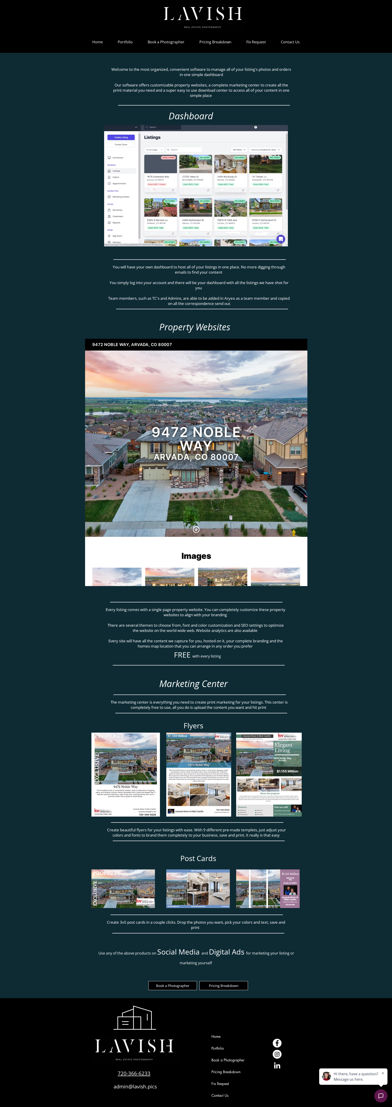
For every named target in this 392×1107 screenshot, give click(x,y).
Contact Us (219, 1095)
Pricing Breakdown (225, 1072)
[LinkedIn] (277, 1065)
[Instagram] (277, 1054)
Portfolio (217, 1048)
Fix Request (220, 1083)
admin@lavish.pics (135, 1086)
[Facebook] (277, 1043)
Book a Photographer (227, 1060)
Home (215, 1036)
